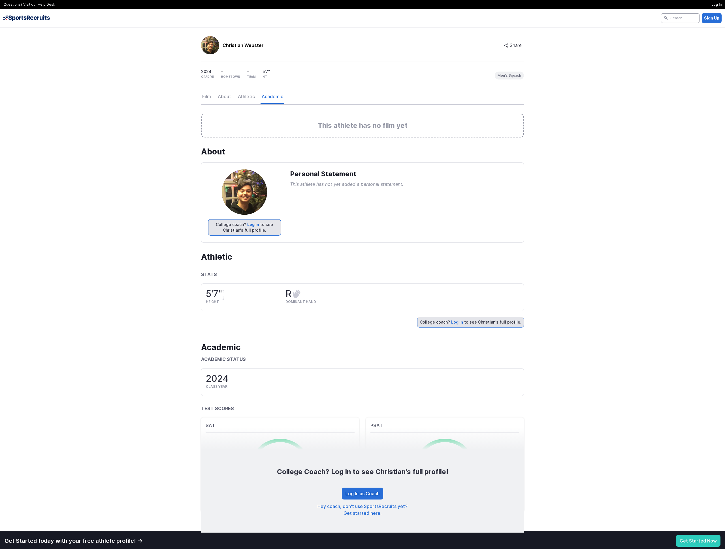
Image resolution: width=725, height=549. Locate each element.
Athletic (246, 96)
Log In (716, 4)
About (224, 96)
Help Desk (46, 4)
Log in (253, 224)
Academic (272, 96)
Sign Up (711, 18)
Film (206, 96)
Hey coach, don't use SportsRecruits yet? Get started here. (362, 509)
